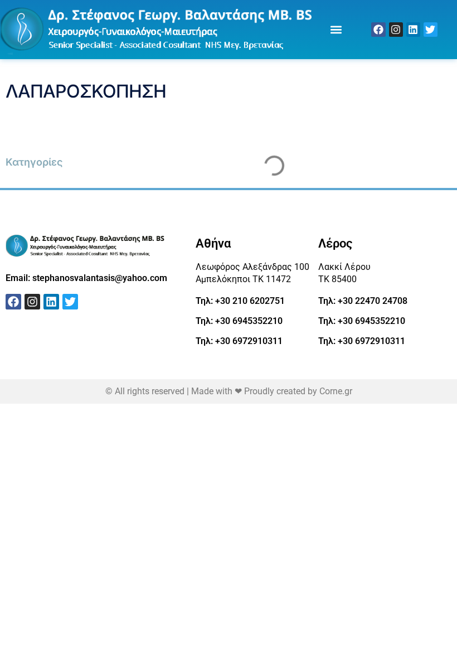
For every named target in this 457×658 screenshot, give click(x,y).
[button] (336, 29)
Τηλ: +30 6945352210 (239, 321)
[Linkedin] (413, 29)
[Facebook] (378, 29)
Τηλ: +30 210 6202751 (240, 301)
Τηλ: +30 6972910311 (239, 341)
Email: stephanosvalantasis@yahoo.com (86, 278)
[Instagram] (396, 29)
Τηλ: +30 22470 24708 (362, 301)
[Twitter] (430, 29)
